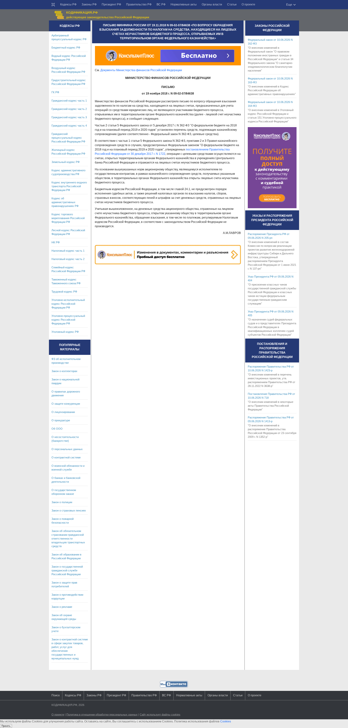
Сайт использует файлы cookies (160, 714)
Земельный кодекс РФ (65, 161)
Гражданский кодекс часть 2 (69, 108)
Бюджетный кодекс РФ (65, 47)
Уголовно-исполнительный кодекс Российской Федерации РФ (68, 303)
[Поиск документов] (53, 4)
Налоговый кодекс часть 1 (67, 250)
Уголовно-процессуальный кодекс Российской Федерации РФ (68, 319)
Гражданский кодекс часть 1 (69, 100)
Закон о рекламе (61, 606)
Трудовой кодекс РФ (64, 291)
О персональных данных (67, 449)
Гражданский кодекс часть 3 (69, 117)
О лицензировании (63, 412)
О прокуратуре (60, 420)
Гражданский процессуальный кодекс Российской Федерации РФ (68, 137)
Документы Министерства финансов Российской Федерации (141, 70)
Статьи (232, 4)
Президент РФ (111, 4)
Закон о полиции (61, 502)
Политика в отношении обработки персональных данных (102, 714)
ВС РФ (161, 4)
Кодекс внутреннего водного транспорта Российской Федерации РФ (69, 186)
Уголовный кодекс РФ (65, 331)
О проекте (248, 4)
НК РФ (55, 242)
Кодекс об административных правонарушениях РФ (64, 202)
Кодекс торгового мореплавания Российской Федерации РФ (68, 218)
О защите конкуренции (65, 403)
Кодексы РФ (68, 4)
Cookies (225, 721)
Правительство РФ (139, 4)
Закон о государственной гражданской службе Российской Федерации (67, 570)
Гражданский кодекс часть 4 (69, 125)
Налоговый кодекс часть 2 (67, 259)
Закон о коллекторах (64, 371)
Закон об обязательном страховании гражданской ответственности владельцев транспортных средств (68, 538)
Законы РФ (89, 4)
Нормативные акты (184, 4)
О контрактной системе (66, 457)
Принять (6, 726)
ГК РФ (55, 92)
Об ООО (57, 428)
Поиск (55, 695)
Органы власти (212, 4)
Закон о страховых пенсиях (68, 510)
